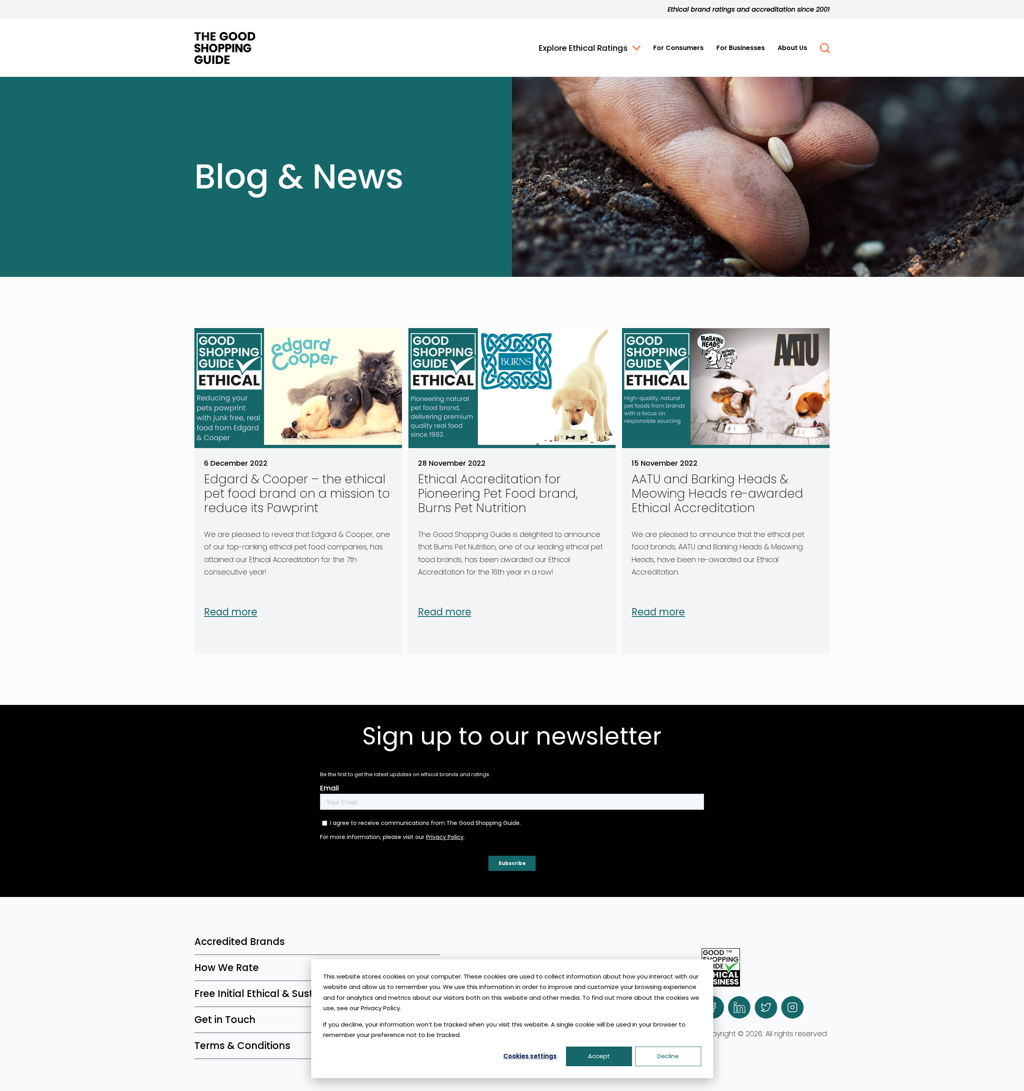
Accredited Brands (239, 941)
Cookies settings (530, 1056)
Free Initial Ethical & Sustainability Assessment (307, 993)
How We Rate (226, 967)
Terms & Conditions (242, 1045)
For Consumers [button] (678, 47)
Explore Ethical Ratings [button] (583, 48)
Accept (599, 1056)
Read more (230, 612)
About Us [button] (792, 47)
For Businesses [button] (740, 47)
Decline (668, 1056)
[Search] (825, 48)
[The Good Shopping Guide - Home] (224, 48)
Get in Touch (225, 1019)
